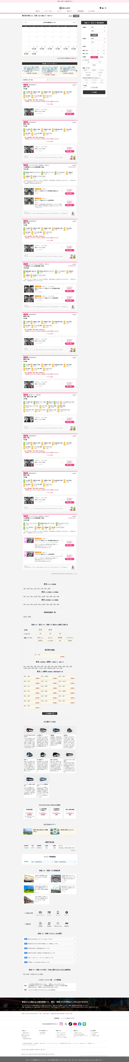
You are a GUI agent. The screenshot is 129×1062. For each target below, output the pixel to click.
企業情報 (25, 1043)
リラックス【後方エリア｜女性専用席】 (45, 554)
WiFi (60, 640)
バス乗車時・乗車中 (95, 1035)
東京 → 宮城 (26, 588)
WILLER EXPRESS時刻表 (79, 1034)
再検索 (95, 92)
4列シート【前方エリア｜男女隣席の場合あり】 (47, 191)
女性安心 (40, 640)
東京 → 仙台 (26, 596)
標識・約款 (42, 1043)
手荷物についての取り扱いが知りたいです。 (39, 962)
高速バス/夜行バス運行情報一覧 (64, 1)
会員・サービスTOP (61, 1032)
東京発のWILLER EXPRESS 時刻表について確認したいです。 (43, 943)
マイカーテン (70, 637)
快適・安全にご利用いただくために (81, 1036)
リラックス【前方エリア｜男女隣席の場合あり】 (47, 540)
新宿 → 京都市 (41, 604)
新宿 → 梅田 (49, 604)
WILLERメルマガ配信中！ (62, 1037)
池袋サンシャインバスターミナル (56, 984)
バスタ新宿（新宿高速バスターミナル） (38, 984)
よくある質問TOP (94, 1032)
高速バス (38, 11)
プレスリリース (26, 1034)
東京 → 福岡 (47, 588)
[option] (31, 70)
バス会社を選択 (94, 87)
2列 (40, 633)
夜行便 (50, 629)
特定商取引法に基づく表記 (65, 1043)
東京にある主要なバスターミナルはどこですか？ (40, 939)
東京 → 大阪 (40, 588)
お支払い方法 (29, 913)
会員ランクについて (61, 1035)
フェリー (59, 11)
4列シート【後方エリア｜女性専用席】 (44, 200)
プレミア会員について (61, 1034)
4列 (60, 633)
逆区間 (76, 16)
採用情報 (30, 1043)
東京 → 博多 (56, 596)
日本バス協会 (26, 974)
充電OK (70, 640)
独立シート (40, 637)
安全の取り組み (26, 1035)
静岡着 (29, 616)
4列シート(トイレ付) (40, 111)
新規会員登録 (42, 1032)
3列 (50, 633)
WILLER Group (26, 1054)
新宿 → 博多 (56, 604)
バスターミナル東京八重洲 (61, 985)
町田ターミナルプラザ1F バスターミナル (48, 987)
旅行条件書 (36, 1043)
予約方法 (28, 924)
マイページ (42, 1034)
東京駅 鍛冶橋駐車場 (48, 985)
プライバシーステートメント (52, 1043)
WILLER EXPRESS (34, 1054)
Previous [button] (23, 71)
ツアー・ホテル (48, 11)
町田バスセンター (33, 987)
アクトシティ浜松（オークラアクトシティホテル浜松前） (42, 989)
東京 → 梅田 (49, 596)
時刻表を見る (73, 167)
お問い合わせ (82, 1043)
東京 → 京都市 (41, 596)
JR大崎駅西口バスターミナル (35, 985)
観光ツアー (69, 11)
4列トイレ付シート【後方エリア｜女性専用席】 (47, 298)
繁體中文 (33, 1049)
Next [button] (76, 71)
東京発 (25, 616)
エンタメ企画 (91, 11)
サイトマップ (75, 1043)
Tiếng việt (44, 1049)
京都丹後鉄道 (80, 11)
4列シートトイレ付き (40, 419)
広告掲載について (90, 1043)
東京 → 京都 (33, 588)
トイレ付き (50, 640)
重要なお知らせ (26, 1032)
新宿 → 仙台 (26, 604)
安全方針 (25, 1037)
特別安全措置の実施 (27, 1038)
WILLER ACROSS (50, 1054)
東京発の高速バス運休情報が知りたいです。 (39, 948)
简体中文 (38, 1049)
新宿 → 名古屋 (33, 604)
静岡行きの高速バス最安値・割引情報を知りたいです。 (42, 953)
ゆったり (50, 637)
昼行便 (40, 629)
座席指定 (60, 637)
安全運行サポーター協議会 (37, 974)
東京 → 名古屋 (33, 596)
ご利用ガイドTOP (77, 1032)
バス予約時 (93, 1034)
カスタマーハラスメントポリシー (30, 1044)
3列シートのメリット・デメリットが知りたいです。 (41, 957)
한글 (28, 1049)
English (24, 1049)
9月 (74, 22)
